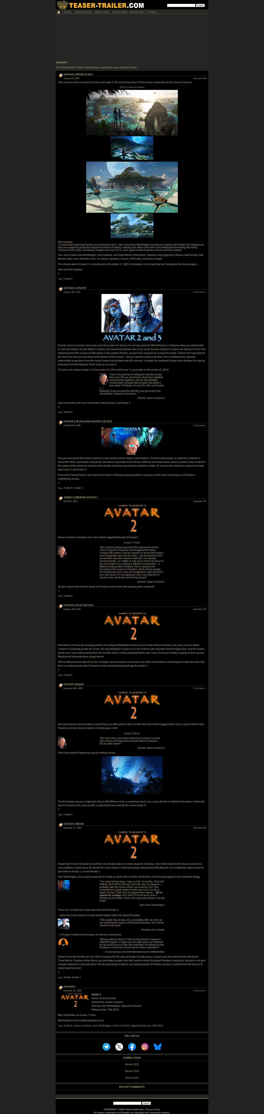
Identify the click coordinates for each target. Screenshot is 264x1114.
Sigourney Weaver (141, 1025)
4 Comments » (199, 292)
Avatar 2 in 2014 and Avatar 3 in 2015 (87, 421)
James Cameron (83, 1025)
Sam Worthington (102, 1025)
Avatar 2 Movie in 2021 (78, 74)
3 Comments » (199, 688)
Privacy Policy (153, 1109)
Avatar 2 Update (74, 288)
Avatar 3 (125, 369)
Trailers (67, 12)
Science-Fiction (121, 1025)
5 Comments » (199, 990)
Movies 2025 (102, 12)
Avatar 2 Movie (132, 733)
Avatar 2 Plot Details (78, 605)
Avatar (66, 977)
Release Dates (83, 12)
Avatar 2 (67, 278)
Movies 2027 (137, 12)
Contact (152, 12)
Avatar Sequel (73, 684)
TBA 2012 (157, 1025)
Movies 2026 (119, 12)
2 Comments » (199, 425)
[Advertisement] (132, 38)
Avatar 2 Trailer (132, 542)
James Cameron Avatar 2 (80, 497)
